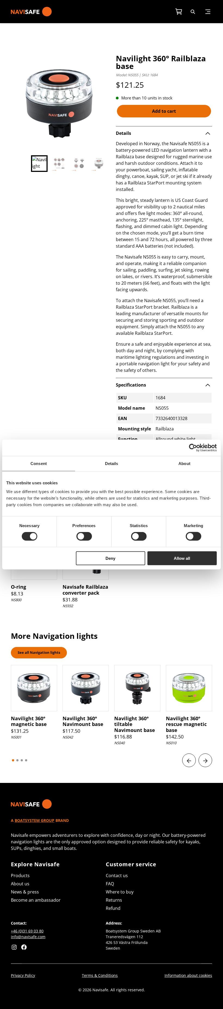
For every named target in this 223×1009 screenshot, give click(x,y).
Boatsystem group (34, 820)
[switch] (84, 536)
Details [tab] (111, 463)
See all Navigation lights (39, 652)
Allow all (182, 558)
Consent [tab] (38, 463)
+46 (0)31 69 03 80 (27, 931)
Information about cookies (188, 975)
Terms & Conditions (100, 975)
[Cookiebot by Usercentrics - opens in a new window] (193, 448)
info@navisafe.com (28, 936)
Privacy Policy (23, 975)
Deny (110, 558)
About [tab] (184, 463)
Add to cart (164, 111)
